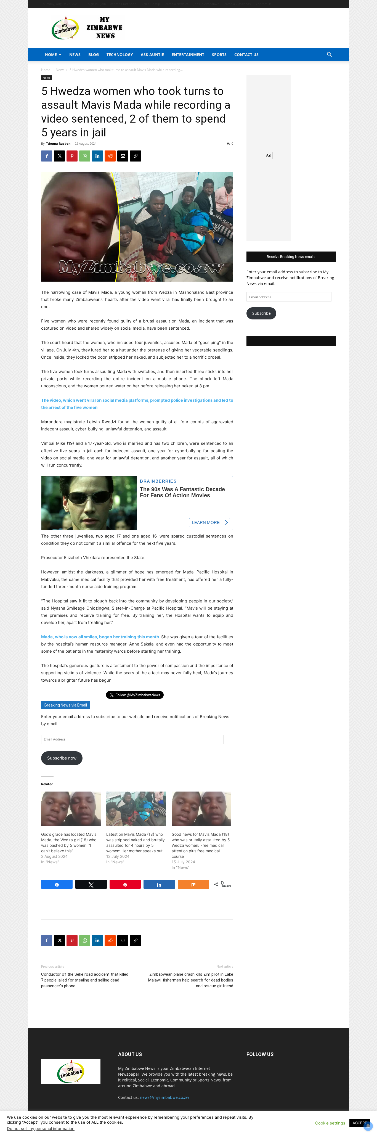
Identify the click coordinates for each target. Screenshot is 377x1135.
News (75, 54)
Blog (93, 54)
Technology (120, 54)
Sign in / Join (97, 4)
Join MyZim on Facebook (291, 341)
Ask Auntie (152, 54)
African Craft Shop (123, 4)
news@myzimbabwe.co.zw (164, 1097)
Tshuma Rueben (58, 143)
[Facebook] (46, 156)
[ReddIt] (110, 156)
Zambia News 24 (177, 4)
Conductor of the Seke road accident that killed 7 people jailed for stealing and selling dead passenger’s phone (84, 980)
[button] (329, 55)
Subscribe (261, 313)
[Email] (122, 156)
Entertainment (188, 54)
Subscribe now (61, 758)
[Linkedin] (97, 156)
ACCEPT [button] (360, 1123)
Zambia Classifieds (237, 4)
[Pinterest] (72, 156)
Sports (219, 54)
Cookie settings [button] (330, 1123)
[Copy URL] (135, 156)
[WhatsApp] (84, 156)
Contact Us (263, 4)
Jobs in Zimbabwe (206, 4)
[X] (59, 156)
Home (51, 54)
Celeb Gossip (151, 4)
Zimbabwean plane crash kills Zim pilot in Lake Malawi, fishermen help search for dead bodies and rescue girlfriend (190, 980)
